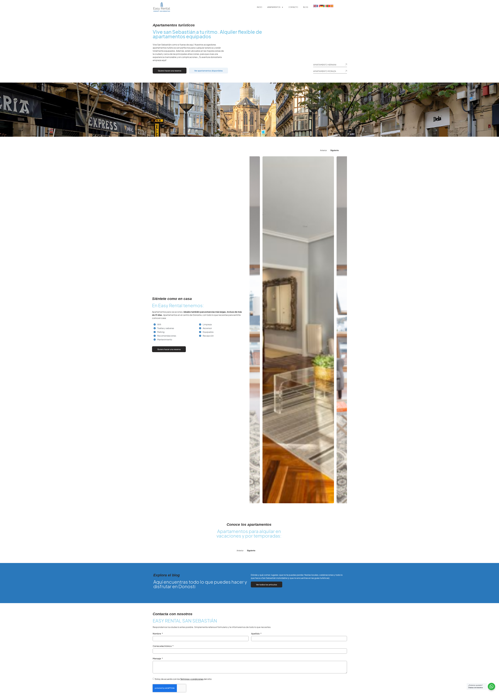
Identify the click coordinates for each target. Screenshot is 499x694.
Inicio (259, 7)
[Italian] (325, 5)
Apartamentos (273, 7)
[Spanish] (332, 5)
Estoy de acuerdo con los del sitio (183, 679)
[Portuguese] (328, 5)
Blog (305, 7)
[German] (321, 5)
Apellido (255, 634)
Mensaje (157, 659)
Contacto (293, 7)
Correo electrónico (162, 646)
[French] (318, 5)
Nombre (157, 634)
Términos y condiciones (191, 679)
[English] (315, 5)
